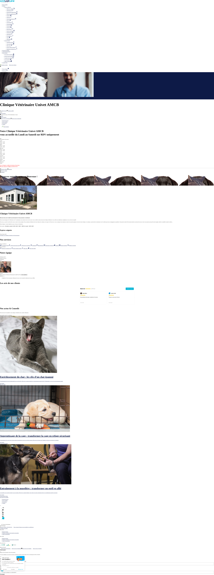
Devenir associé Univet (8, 56)
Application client (10, 42)
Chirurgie (8, 17)
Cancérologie (9, 22)
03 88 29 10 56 (4, 110)
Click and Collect (10, 44)
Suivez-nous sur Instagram (16, 118)
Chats (4, 384)
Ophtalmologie (9, 32)
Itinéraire (10, 169)
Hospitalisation (9, 24)
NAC (8, 37)
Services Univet (7, 40)
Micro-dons (9, 45)
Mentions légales (5, 531)
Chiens (6, 443)
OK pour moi (20, 569)
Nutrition (8, 15)
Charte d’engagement (6, 534)
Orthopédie (9, 39)
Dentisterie (9, 25)
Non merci (5, 569)
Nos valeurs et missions (8, 54)
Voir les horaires (3, 113)
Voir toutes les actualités (4, 497)
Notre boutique (6, 126)
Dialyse (8, 20)
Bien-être (1, 384)
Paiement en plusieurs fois (11, 49)
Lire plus (103, 302)
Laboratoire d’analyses (11, 19)
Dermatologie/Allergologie (11, 12)
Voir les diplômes (24, 274)
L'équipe (3, 124)
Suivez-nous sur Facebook (6, 118)
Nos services (4, 123)
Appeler (1, 184)
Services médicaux (7, 7)
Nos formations (7, 59)
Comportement (2, 443)
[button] (134, 297)
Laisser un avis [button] (130, 288)
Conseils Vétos (4, 62)
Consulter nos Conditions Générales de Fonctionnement (9, 235)
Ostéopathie (9, 34)
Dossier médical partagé (11, 47)
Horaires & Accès (5, 120)
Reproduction (9, 29)
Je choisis (13, 569)
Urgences (8, 27)
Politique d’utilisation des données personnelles (10, 539)
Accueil (1, 98)
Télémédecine (9, 10)
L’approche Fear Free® (6, 51)
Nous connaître (5, 4)
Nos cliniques (6, 98)
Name (1, 558)
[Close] (0, 505)
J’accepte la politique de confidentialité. (9, 572)
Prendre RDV (5, 184)
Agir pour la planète (5, 50)
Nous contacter (3, 117)
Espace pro (4, 70)
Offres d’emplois (7, 61)
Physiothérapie (9, 36)
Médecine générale (10, 8)
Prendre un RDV (11, 110)
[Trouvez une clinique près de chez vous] (0, 66)
